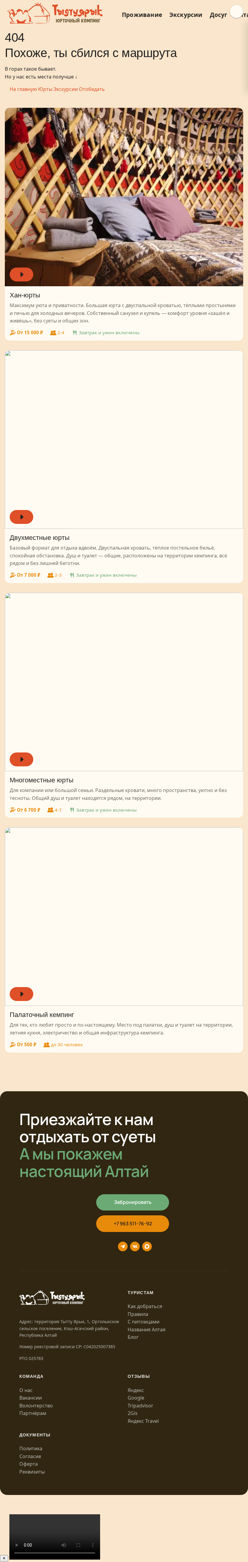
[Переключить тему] (236, 11)
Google (136, 1397)
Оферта (28, 1464)
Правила (138, 1314)
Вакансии (30, 1397)
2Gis (133, 1413)
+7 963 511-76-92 (133, 1223)
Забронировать (133, 1202)
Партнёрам (32, 1413)
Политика (30, 1448)
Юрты (45, 89)
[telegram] (123, 1246)
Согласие (30, 1456)
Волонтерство (36, 1405)
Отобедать (92, 89)
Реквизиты (32, 1471)
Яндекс (136, 1390)
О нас (26, 1390)
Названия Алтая (146, 1329)
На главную (23, 89)
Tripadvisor (140, 1405)
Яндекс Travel (143, 1421)
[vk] (135, 1246)
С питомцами (143, 1321)
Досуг (218, 15)
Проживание (142, 15)
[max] (147, 1246)
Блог (133, 1337)
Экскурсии (186, 15)
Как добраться (145, 1306)
